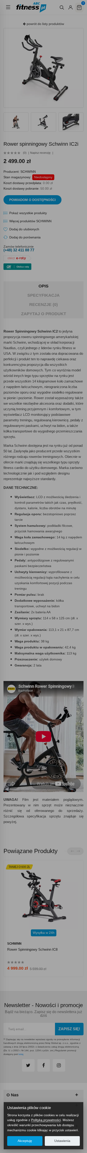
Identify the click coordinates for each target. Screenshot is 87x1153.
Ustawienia (62, 1141)
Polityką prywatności (46, 1120)
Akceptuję (25, 1141)
